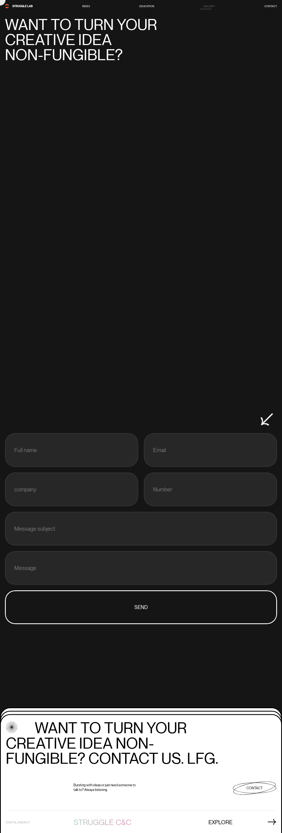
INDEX (86, 6)
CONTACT (270, 6)
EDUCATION (146, 6)
